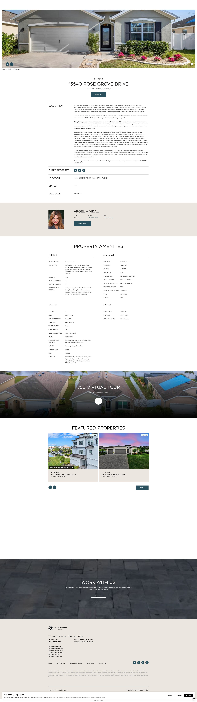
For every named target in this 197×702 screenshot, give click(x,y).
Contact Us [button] (98, 595)
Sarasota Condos (53, 654)
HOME (50, 663)
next (11, 64)
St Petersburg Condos (54, 646)
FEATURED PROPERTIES (76, 663)
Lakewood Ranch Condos (55, 652)
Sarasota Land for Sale (55, 656)
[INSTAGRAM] (147, 662)
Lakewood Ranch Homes (55, 650)
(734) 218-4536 (93, 218)
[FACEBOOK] (134, 662)
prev (7, 64)
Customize (179, 695)
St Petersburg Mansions (55, 648)
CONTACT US (102, 663)
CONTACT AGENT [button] (82, 223)
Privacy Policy (144, 690)
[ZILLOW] (142, 662)
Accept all (188, 695)
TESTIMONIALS (90, 663)
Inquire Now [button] (98, 94)
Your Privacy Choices (98, 700)
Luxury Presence (62, 690)
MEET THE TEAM (60, 663)
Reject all (170, 695)
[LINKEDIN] (138, 662)
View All (142, 488)
